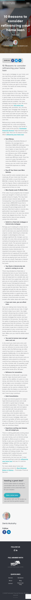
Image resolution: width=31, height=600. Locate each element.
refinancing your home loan (15, 134)
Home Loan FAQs (20, 583)
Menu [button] (27, 3)
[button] (12, 60)
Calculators (20, 578)
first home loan (18, 105)
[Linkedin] (9, 532)
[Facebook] (4, 532)
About (10, 581)
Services (10, 578)
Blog (20, 581)
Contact (10, 583)
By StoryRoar (15, 597)
